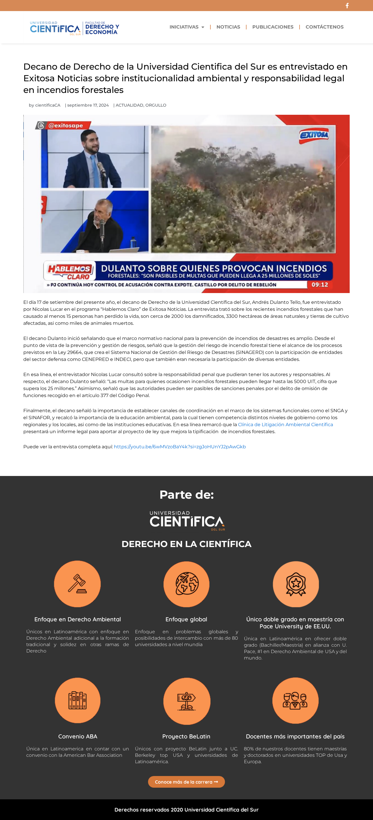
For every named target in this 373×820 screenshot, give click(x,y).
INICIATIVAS (184, 27)
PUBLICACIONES (272, 27)
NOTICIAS (228, 27)
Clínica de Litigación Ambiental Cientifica (285, 424)
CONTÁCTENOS (325, 27)
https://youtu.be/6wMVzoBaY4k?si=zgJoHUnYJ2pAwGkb (180, 446)
